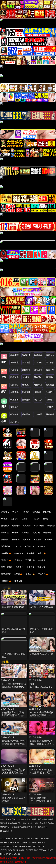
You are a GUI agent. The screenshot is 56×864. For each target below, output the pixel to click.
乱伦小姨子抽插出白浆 (41, 654)
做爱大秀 (30, 567)
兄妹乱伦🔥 (43, 574)
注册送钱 (15, 518)
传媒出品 (14, 406)
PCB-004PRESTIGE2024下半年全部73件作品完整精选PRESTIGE (42, 688)
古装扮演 (14, 384)
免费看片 (19, 567)
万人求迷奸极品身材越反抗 (14, 656)
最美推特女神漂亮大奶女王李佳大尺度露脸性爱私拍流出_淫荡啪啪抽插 (14, 774)
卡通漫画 (14, 399)
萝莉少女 (50, 355)
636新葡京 (18, 553)
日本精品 (26, 362)
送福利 (37, 518)
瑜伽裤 (38, 392)
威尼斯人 (5, 511)
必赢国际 (16, 525)
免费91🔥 (18, 574)
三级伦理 (14, 362)
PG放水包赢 (39, 525)
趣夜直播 (26, 539)
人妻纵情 (38, 414)
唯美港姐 (38, 370)
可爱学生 (38, 384)
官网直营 (36, 511)
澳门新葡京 (6, 546)
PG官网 (15, 511)
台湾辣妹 (14, 370)
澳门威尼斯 (6, 574)
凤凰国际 (26, 525)
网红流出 (38, 377)
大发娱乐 (18, 546)
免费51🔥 (41, 553)
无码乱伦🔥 (6, 560)
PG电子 (4, 518)
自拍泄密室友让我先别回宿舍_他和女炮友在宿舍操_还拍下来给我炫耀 (14, 745)
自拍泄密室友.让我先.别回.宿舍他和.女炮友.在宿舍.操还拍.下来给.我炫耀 (13, 717)
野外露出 (50, 377)
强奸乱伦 (26, 355)
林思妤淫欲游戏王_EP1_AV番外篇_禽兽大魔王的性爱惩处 (42, 800)
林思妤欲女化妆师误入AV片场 (14, 799)
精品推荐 (14, 355)
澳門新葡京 (29, 546)
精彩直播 (5, 532)
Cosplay (38, 362)
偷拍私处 (16, 539)
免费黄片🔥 (6, 581)
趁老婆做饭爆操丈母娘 (14, 606)
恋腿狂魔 (50, 384)
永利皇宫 (41, 546)
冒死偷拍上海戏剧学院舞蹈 (41, 631)
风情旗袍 (14, 392)
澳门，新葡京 (7, 567)
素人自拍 (50, 362)
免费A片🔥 (30, 574)
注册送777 (26, 518)
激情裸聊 (30, 553)
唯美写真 (38, 399)
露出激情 (26, 399)
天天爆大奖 (30, 560)
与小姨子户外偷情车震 (41, 606)
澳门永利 (47, 511)
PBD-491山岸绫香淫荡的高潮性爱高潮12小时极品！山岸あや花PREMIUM (42, 717)
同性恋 (50, 406)
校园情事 (26, 414)
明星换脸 (26, 392)
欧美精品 (38, 355)
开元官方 (18, 560)
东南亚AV (50, 370)
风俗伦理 (50, 414)
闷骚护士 (50, 392)
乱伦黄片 (5, 539)
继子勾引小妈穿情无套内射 (14, 631)
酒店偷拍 (25, 532)
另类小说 (14, 421)
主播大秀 (36, 532)
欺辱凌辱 (14, 377)
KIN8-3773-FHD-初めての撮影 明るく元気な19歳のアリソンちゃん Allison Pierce (42, 774)
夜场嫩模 (37, 539)
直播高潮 (51, 525)
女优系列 (26, 384)
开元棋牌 (25, 511)
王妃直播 (47, 532)
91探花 (26, 377)
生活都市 (14, 414)
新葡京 (46, 518)
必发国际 (48, 539)
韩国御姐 (26, 370)
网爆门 (50, 399)
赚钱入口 (18, 581)
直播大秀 (41, 567)
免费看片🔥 (6, 553)
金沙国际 (42, 560)
